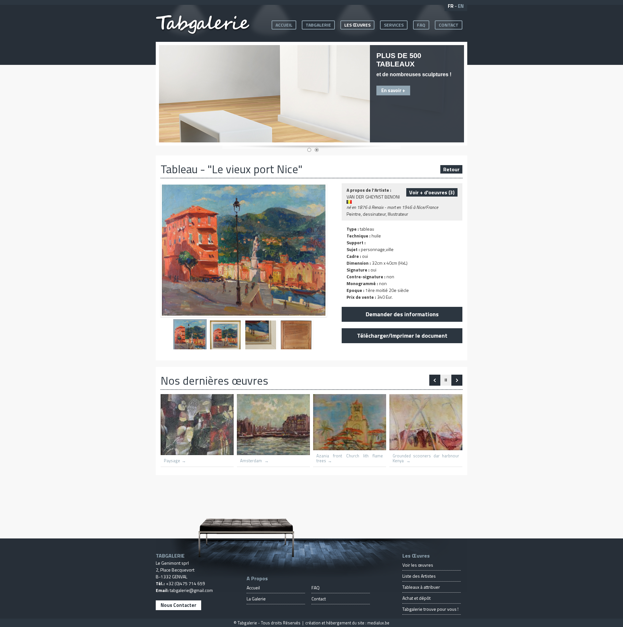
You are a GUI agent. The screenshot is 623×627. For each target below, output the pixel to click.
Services (394, 24)
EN (461, 6)
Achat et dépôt (416, 598)
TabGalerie (318, 24)
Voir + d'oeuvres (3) (432, 192)
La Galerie (256, 598)
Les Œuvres (357, 24)
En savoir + (393, 90)
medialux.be (378, 623)
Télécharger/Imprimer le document (402, 335)
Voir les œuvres (417, 564)
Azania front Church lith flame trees (349, 458)
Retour (451, 169)
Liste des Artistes (419, 576)
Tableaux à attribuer (421, 587)
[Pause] (445, 380)
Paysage (172, 460)
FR (451, 6)
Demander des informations (402, 314)
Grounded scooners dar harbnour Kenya (426, 458)
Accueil (283, 24)
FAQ (421, 24)
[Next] (434, 380)
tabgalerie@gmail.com (191, 590)
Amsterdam (251, 460)
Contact (448, 24)
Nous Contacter (178, 605)
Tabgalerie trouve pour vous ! (430, 609)
